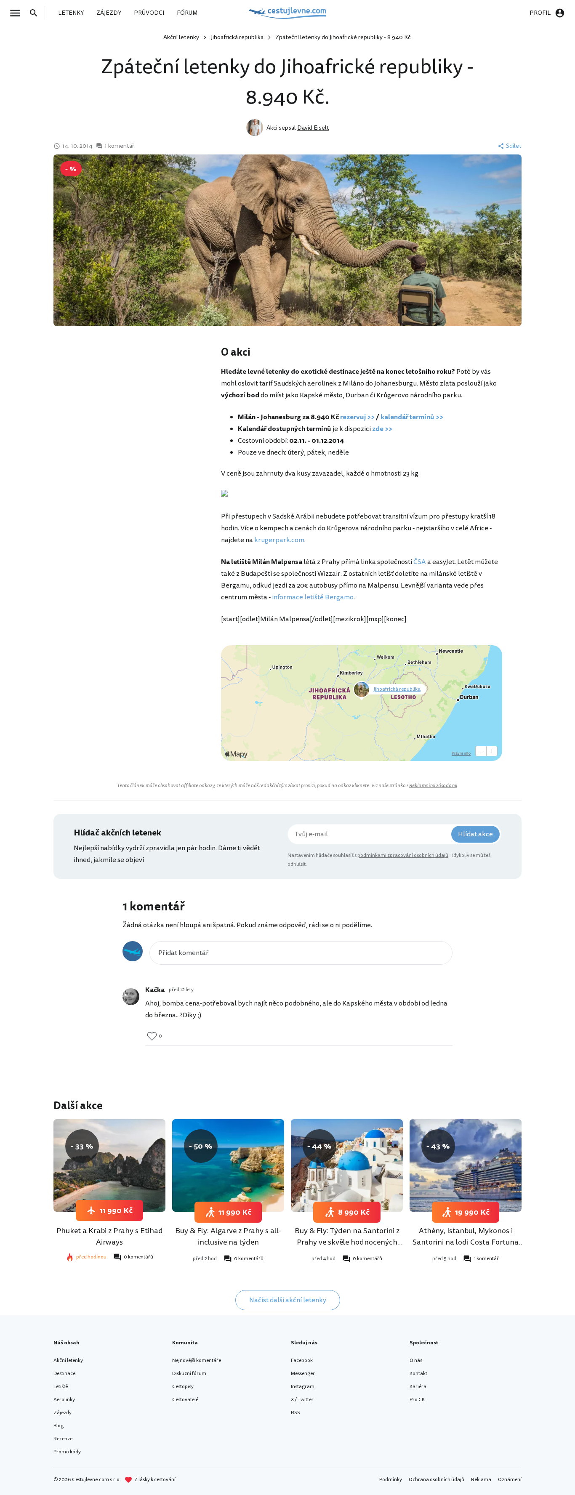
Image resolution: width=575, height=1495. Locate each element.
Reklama (481, 1479)
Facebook (302, 1360)
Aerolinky (64, 1399)
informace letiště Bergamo (313, 597)
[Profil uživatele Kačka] (130, 996)
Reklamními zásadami (433, 785)
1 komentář (119, 146)
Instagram (302, 1386)
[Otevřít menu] (17, 13)
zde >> (382, 429)
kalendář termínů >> (412, 417)
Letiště (60, 1386)
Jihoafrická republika (237, 37)
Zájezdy (62, 1412)
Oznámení (510, 1479)
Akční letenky (181, 37)
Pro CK (417, 1399)
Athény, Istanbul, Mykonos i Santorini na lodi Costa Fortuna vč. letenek (466, 1242)
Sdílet (514, 146)
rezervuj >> (357, 417)
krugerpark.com (279, 540)
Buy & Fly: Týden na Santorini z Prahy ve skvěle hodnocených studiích (347, 1242)
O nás (416, 1360)
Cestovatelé (185, 1399)
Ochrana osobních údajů (436, 1479)
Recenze (62, 1438)
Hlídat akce (475, 834)
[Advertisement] (137, 412)
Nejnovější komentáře (196, 1360)
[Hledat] (36, 13)
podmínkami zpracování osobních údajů (402, 855)
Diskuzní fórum (189, 1373)
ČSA (419, 562)
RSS (295, 1412)
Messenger (303, 1373)
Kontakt (418, 1373)
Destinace (64, 1373)
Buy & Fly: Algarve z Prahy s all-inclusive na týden (228, 1236)
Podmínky (390, 1479)
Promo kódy (67, 1451)
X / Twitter (302, 1399)
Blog (58, 1425)
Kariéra (418, 1386)
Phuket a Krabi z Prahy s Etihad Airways (109, 1236)
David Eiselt (313, 127)
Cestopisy (183, 1386)
